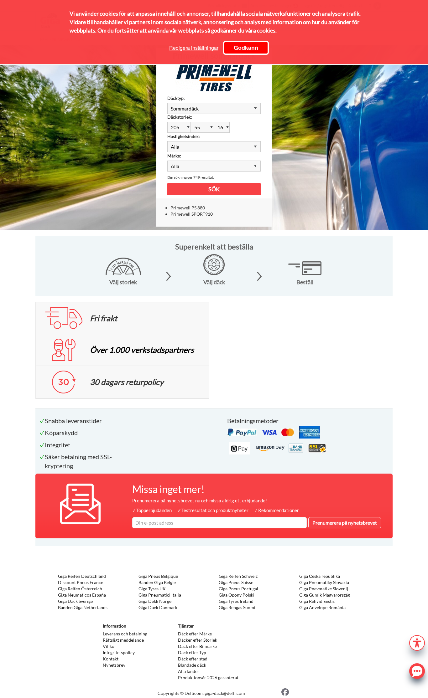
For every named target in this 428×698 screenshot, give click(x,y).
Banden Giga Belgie (157, 582)
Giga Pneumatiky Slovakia (324, 582)
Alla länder (188, 671)
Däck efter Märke (195, 633)
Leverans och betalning (125, 633)
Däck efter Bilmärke (197, 646)
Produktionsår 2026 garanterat (208, 677)
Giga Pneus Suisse (236, 582)
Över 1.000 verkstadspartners (142, 349)
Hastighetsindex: (183, 136)
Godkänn (246, 48)
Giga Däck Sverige (75, 601)
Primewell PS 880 (187, 207)
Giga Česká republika (319, 576)
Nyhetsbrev (114, 665)
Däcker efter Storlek (197, 640)
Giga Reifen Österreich (80, 588)
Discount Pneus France (80, 582)
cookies (109, 13)
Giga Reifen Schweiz (238, 576)
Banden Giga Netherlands (82, 607)
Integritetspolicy (119, 652)
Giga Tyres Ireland (236, 601)
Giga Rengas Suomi (237, 607)
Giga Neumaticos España (82, 595)
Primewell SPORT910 (191, 214)
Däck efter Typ (192, 652)
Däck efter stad (192, 658)
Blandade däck (192, 665)
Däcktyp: (176, 98)
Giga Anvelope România (322, 607)
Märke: (174, 155)
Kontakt (110, 658)
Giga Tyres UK (152, 588)
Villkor (109, 646)
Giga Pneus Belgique (158, 576)
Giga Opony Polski (236, 595)
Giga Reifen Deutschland (82, 576)
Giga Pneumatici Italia (159, 595)
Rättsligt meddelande (123, 640)
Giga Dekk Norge (154, 601)
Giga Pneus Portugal (238, 588)
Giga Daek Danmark (157, 607)
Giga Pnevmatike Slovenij (323, 588)
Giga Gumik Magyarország (324, 595)
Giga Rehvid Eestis (317, 601)
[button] (417, 642)
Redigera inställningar (193, 47)
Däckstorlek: (179, 117)
